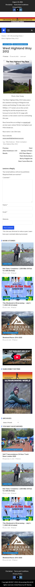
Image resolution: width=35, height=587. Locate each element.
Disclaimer (9, 4)
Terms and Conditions (21, 4)
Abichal (6, 56)
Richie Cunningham (21, 142)
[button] (8, 30)
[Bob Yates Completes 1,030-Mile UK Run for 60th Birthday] (17, 254)
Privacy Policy (17, 7)
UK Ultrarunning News (20, 44)
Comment (6, 177)
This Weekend (8, 298)
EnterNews (18, 585)
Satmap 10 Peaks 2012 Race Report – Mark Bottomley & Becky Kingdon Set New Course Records (25, 154)
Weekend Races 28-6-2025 (12, 337)
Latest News (7, 44)
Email (5, 212)
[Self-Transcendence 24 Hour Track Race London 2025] (17, 440)
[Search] (32, 30)
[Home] (4, 30)
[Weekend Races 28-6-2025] (17, 323)
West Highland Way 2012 (10, 144)
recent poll (26, 122)
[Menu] (8, 30)
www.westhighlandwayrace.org (13, 138)
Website (5, 219)
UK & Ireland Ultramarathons (13, 449)
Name (5, 205)
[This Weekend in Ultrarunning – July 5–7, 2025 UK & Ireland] (17, 288)
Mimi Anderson (10, 142)
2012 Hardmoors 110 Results (10, 150)
